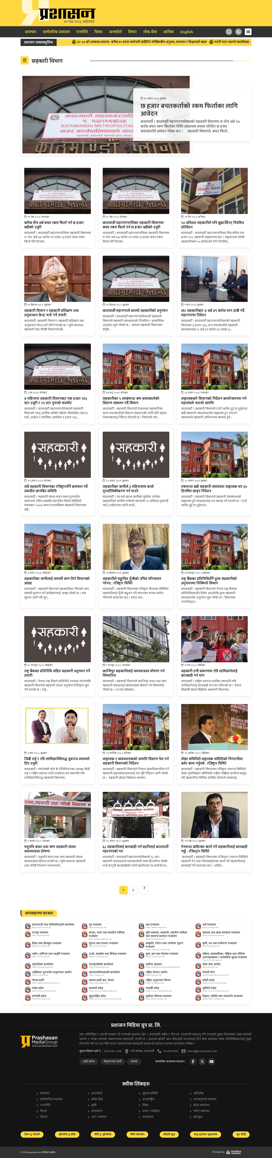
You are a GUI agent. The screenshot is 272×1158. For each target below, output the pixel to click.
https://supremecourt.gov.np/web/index (163, 967)
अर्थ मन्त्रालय (209, 924)
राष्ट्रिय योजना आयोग (156, 972)
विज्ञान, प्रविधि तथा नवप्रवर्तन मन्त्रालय (222, 996)
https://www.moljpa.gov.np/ (100, 939)
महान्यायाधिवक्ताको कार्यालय (104, 972)
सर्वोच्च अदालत (154, 964)
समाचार (30, 32)
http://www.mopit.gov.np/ (156, 998)
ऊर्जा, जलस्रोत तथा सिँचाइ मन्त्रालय (107, 953)
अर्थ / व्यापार (97, 1117)
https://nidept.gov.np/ (155, 982)
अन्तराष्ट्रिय (146, 1099)
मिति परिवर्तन (137, 1134)
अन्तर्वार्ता (115, 32)
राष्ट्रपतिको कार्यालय (42, 964)
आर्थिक (168, 32)
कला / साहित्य (148, 1111)
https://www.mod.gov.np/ (156, 927)
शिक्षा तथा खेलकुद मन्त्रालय (46, 943)
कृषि (91, 1105)
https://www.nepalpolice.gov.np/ (45, 982)
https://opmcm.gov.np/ (41, 927)
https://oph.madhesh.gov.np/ (44, 990)
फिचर (98, 32)
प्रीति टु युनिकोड (102, 1134)
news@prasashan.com (202, 1051)
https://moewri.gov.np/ (98, 956)
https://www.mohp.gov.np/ (213, 935)
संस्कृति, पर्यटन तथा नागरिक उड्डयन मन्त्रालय (164, 945)
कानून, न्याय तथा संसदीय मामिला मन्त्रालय (107, 934)
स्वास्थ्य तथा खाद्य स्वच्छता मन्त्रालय (221, 932)
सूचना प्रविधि (148, 1093)
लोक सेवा (150, 32)
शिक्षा (143, 1105)
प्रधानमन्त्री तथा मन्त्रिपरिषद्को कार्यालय (53, 924)
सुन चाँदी (241, 1134)
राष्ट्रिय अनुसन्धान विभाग (158, 980)
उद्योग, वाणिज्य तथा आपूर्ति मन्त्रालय (51, 953)
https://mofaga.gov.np (155, 939)
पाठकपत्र (145, 1117)
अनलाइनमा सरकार (202, 1099)
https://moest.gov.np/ (41, 946)
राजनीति (82, 32)
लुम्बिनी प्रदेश (209, 988)
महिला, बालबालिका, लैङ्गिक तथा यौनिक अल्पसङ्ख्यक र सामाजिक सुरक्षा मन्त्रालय (224, 955)
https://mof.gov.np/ (210, 927)
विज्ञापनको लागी (112, 1061)
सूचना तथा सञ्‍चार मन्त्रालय (103, 943)
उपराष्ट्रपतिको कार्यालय (101, 964)
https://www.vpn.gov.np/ (99, 967)
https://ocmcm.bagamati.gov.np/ (103, 990)
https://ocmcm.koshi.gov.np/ (214, 982)
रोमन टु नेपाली (32, 1134)
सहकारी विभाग (42, 61)
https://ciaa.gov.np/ (40, 975)
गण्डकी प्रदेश (152, 988)
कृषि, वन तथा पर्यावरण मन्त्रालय (219, 943)
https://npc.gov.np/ (154, 975)
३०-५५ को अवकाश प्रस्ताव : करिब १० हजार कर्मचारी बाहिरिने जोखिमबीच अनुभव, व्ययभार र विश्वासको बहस (102, 42)
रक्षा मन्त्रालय (152, 924)
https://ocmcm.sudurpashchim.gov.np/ (105, 998)
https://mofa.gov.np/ (40, 935)
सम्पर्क (134, 1061)
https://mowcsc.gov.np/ (212, 960)
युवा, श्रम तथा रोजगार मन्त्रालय (162, 953)
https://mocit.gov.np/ (98, 946)
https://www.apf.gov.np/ (99, 982)
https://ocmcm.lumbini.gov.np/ (215, 990)
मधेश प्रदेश (38, 988)
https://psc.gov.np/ (210, 967)
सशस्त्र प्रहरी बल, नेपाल (101, 980)
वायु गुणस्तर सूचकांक (205, 1134)
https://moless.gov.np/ (155, 956)
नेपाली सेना (208, 972)
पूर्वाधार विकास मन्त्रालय (159, 996)
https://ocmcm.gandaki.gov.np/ (159, 990)
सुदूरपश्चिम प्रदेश (97, 996)
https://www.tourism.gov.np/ (158, 949)
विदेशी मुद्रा (169, 1134)
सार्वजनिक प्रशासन (56, 32)
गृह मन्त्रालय (95, 924)
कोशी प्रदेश (208, 980)
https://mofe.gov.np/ (211, 946)
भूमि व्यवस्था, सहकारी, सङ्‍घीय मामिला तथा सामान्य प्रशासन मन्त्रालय (166, 934)
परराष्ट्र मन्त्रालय (40, 932)
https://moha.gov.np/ (98, 927)
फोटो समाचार (199, 1111)
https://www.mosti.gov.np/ (213, 998)
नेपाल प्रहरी (38, 980)
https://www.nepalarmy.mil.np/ (215, 975)
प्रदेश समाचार (199, 1105)
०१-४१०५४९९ (170, 1051)
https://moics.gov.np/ (41, 956)
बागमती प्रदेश (96, 988)
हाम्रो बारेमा (89, 1061)
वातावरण (95, 1111)
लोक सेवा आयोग (211, 964)
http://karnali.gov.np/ (41, 998)
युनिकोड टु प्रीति (67, 1134)
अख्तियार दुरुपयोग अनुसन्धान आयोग (52, 972)
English (186, 32)
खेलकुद (196, 1117)
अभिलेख (196, 1093)
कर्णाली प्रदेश (39, 996)
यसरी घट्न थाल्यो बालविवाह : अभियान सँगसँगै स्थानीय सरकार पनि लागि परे (222, 42)
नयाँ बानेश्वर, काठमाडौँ (142, 1051)
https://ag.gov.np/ (96, 975)
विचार (132, 32)
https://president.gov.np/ (42, 967)
